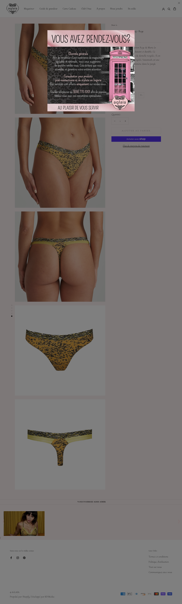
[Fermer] (179, 3)
